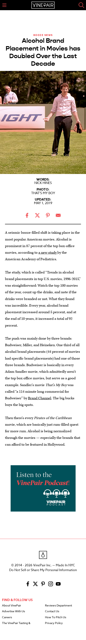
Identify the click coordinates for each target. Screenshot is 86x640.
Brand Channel (39, 398)
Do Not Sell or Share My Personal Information (43, 570)
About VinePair (11, 605)
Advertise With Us (13, 611)
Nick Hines (43, 183)
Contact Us (52, 611)
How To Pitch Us (55, 617)
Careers (7, 617)
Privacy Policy (54, 623)
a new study (47, 252)
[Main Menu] (4, 5)
